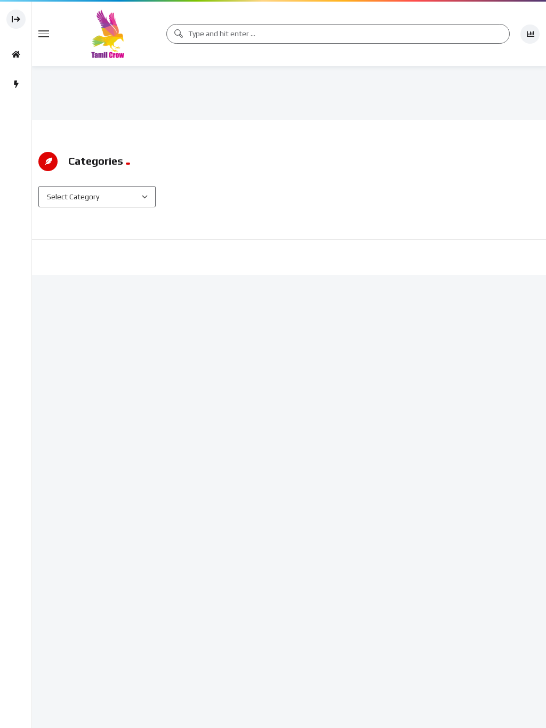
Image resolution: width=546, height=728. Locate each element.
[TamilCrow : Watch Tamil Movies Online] (108, 34)
